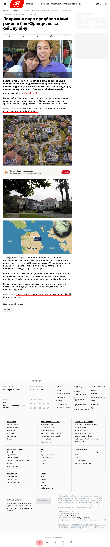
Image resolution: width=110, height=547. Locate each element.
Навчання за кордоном (83, 464)
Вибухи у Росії (46, 439)
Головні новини (12, 424)
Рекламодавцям (61, 404)
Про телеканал (61, 397)
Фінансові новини (13, 458)
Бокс (42, 476)
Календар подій (70, 4)
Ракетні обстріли (47, 424)
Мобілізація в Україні (84, 422)
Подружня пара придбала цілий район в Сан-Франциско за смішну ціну (47, 10)
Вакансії (94, 393)
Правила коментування (81, 409)
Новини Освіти (81, 449)
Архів (93, 401)
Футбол (43, 479)
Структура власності (98, 397)
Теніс (42, 482)
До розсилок (43, 501)
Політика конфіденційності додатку (79, 399)
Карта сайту (95, 404)
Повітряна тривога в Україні (51, 433)
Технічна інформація (98, 386)
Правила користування (63, 408)
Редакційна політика (63, 393)
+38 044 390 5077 (36, 390)
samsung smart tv (100, 527)
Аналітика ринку (12, 476)
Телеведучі (59, 401)
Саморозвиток (80, 461)
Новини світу (17, 10)
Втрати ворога (46, 442)
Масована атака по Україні (50, 436)
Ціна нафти (11, 452)
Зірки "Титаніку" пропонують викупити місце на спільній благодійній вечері (37, 295)
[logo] (16, 4)
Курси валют (11, 455)
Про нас (58, 386)
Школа (77, 455)
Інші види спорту (47, 488)
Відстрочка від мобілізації (84, 436)
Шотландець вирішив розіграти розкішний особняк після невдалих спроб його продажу (34, 109)
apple (75, 527)
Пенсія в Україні (12, 466)
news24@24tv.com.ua (11, 390)
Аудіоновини (11, 436)
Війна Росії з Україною (50, 422)
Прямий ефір (11, 430)
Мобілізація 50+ (80, 427)
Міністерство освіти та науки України (88, 452)
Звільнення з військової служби (86, 424)
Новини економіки (14, 449)
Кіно (42, 449)
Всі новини (11, 422)
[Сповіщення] (105, 4)
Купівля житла (12, 479)
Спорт (43, 474)
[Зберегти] (65, 36)
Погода (9, 439)
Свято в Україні (42, 4)
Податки (10, 464)
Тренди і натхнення (13, 482)
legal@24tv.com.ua (83, 518)
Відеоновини (11, 433)
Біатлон (43, 485)
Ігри (92, 408)
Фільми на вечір (46, 458)
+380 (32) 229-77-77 (70, 515)
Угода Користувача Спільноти (80, 405)
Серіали (43, 464)
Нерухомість (12, 474)
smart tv (87, 527)
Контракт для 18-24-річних (84, 433)
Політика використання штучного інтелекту (80, 393)
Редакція (59, 390)
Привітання (56, 4)
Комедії (43, 461)
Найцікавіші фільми (48, 452)
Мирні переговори (47, 430)
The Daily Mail (30, 93)
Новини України (12, 427)
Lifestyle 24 (7, 10)
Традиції (29, 4)
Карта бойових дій (47, 427)
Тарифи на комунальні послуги (18, 461)
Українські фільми (47, 455)
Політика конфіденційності (79, 387)
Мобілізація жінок (81, 430)
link (31, 403)
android (63, 527)
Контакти (94, 390)
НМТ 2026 (78, 458)
